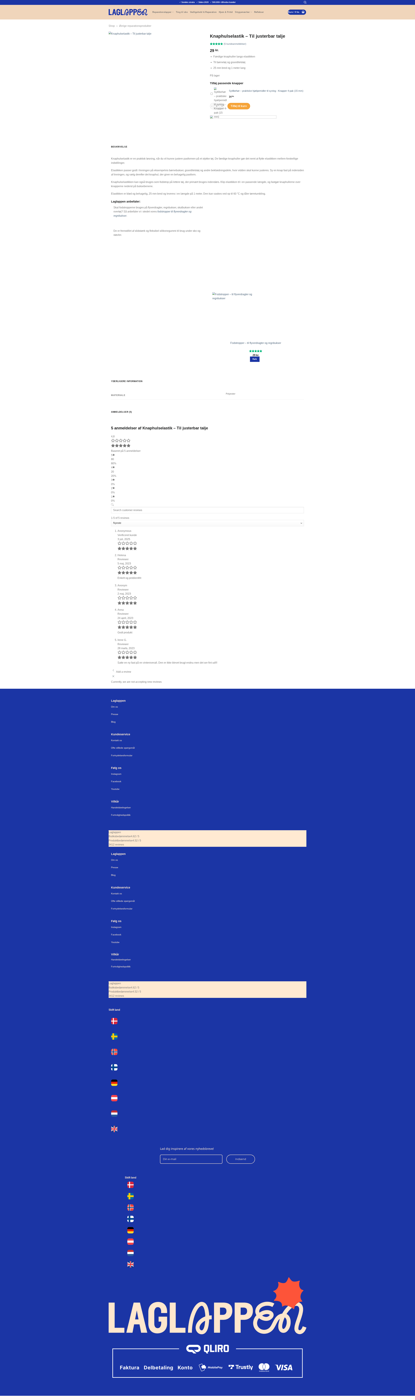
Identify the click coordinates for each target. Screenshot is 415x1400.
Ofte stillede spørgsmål (123, 747)
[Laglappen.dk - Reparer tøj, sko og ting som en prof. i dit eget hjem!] (128, 12)
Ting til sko (182, 12)
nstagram (116, 927)
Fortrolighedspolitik (120, 815)
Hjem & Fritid (226, 12)
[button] (305, 2)
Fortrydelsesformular (121, 755)
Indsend (240, 1159)
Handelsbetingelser (121, 807)
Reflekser (259, 12)
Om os (114, 706)
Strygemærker (242, 12)
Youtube (115, 789)
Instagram (116, 774)
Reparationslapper (161, 12)
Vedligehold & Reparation (203, 12)
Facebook (116, 781)
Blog (113, 722)
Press (114, 714)
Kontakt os (116, 740)
